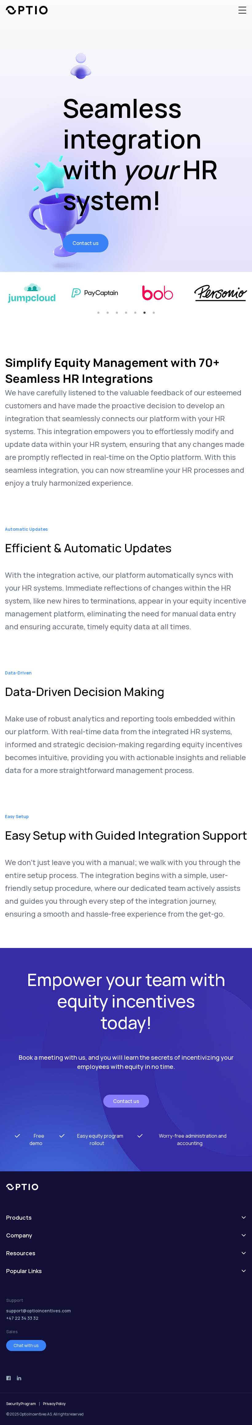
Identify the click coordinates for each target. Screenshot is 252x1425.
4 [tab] (126, 313)
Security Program (21, 1403)
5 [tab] (135, 313)
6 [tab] (144, 313)
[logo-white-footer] (126, 1187)
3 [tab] (117, 313)
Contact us (86, 243)
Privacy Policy (54, 1403)
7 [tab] (154, 313)
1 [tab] (98, 313)
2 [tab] (107, 313)
